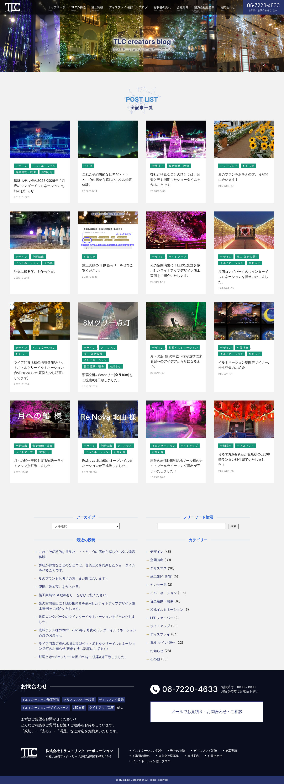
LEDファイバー (161, 618)
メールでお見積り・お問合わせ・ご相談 (206, 711)
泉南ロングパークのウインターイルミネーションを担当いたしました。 (243, 276)
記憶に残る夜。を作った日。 (35, 271)
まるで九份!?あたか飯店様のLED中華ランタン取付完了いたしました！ (244, 459)
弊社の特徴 (177, 750)
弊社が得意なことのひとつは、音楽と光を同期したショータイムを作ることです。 (175, 179)
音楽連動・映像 (26, 172)
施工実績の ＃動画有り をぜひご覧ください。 (74, 595)
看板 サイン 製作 (162, 642)
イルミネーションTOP (147, 750)
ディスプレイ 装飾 (121, 8)
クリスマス (107, 347)
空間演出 (158, 165)
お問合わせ (227, 8)
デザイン (21, 165)
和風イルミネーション (183, 347)
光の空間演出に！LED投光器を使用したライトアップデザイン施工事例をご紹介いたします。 (175, 270)
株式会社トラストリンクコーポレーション (12, 7)
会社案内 (182, 8)
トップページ (56, 8)
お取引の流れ (162, 8)
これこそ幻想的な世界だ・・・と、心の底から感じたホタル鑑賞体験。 (107, 179)
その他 (88, 165)
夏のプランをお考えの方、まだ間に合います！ (74, 578)
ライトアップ (177, 256)
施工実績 (97, 8)
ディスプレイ (229, 165)
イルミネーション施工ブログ (151, 761)
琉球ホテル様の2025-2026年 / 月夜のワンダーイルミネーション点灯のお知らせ (39, 185)
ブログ (143, 8)
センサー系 (158, 585)
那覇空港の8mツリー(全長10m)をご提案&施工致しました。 (83, 657)
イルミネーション (44, 165)
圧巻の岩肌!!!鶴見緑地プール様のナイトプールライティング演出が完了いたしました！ (176, 465)
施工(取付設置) (247, 256)
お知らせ (47, 172)
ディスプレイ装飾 (205, 750)
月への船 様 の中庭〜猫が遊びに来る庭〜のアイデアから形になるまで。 (176, 361)
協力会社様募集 (204, 8)
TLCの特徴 (78, 8)
